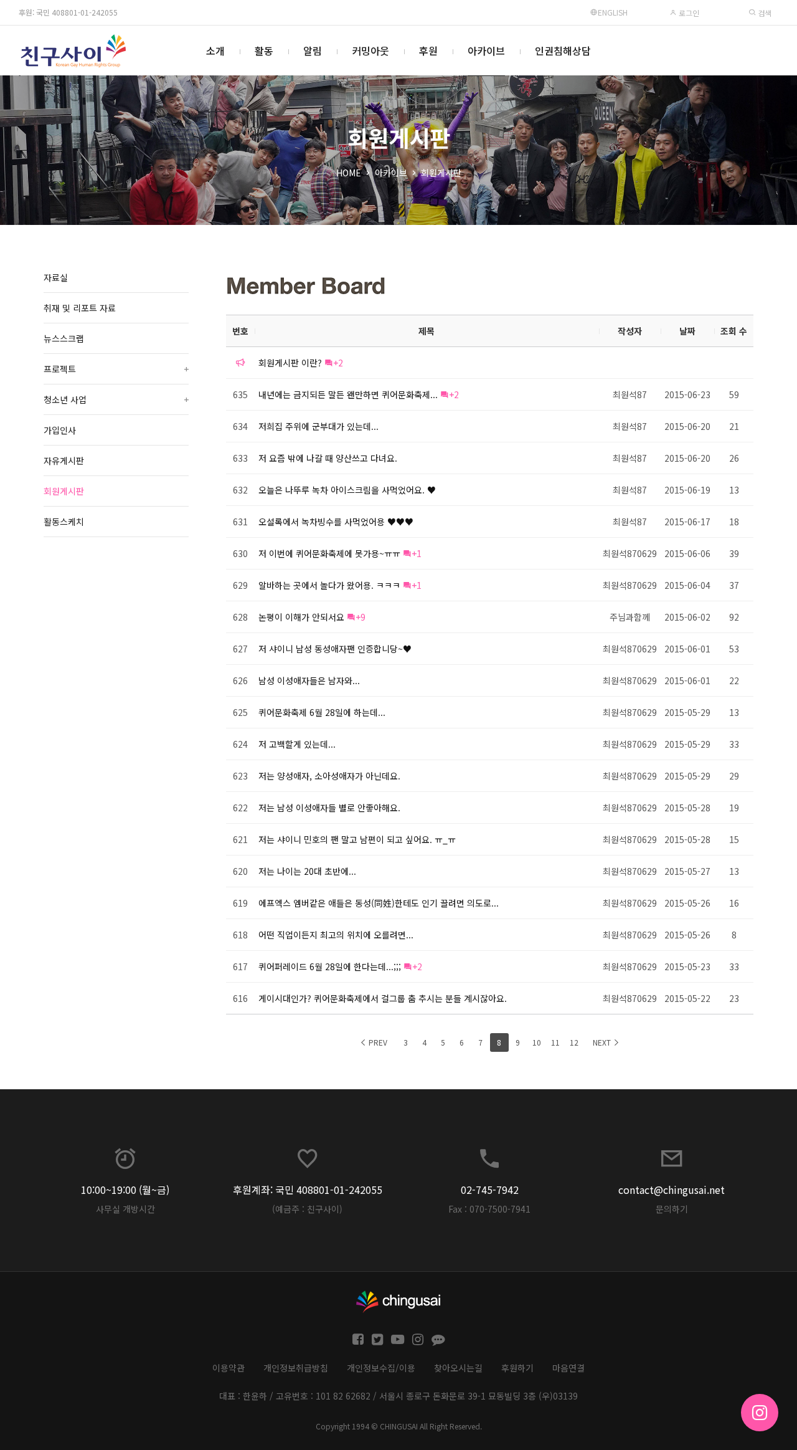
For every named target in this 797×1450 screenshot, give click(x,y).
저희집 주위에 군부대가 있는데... (318, 426)
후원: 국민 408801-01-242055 (68, 12)
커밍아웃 (370, 50)
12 (574, 1042)
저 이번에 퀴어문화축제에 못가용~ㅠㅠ (329, 553)
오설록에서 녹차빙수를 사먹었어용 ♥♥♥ (335, 521)
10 (536, 1042)
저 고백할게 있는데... (297, 744)
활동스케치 (64, 521)
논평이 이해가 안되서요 (301, 617)
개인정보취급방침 (295, 1368)
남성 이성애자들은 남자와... (309, 680)
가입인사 (60, 430)
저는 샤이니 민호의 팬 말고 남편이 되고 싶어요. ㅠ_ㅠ (357, 839)
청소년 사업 (116, 399)
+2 (338, 362)
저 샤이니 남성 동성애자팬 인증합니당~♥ (335, 648)
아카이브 (486, 50)
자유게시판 (64, 460)
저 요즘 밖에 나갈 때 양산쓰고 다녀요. (327, 458)
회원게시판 (441, 172)
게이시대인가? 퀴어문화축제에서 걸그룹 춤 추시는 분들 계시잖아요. (382, 998)
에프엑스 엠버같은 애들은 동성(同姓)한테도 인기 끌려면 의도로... (378, 903)
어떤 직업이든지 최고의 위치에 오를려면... (335, 934)
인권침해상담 (563, 50)
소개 (215, 50)
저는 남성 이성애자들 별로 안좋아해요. (329, 807)
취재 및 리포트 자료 (80, 308)
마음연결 (568, 1368)
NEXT (603, 1042)
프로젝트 (116, 369)
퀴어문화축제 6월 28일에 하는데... (321, 712)
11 (555, 1042)
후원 (428, 50)
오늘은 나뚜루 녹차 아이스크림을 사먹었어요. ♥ (347, 490)
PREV (377, 1042)
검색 (763, 12)
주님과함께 (630, 617)
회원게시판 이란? (290, 362)
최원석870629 (630, 553)
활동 (264, 50)
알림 (312, 50)
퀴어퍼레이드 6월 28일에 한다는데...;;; (329, 966)
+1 (417, 553)
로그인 (688, 12)
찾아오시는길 (458, 1368)
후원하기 (517, 1368)
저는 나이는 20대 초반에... (307, 871)
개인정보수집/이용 (381, 1368)
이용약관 (228, 1368)
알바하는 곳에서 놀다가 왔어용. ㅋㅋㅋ (329, 585)
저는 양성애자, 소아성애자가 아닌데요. (329, 776)
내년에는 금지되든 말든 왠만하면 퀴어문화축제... (348, 394)
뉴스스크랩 (64, 338)
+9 (360, 617)
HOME (348, 172)
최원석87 (630, 394)
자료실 (56, 277)
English (613, 12)
